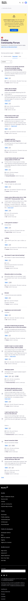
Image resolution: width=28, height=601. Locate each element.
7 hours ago (15, 82)
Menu (23, 3)
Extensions (13, 81)
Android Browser (5, 519)
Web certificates (15, 448)
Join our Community (6, 504)
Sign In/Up (4, 550)
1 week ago (15, 304)
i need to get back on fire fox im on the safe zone (11, 412)
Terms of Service (5, 591)
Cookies (3, 596)
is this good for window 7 (11, 222)
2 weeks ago (14, 363)
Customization (14, 213)
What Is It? (4, 553)
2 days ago (14, 133)
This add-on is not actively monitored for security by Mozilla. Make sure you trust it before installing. (14, 68)
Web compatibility (15, 106)
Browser (7, 293)
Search (20, 3)
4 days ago (13, 216)
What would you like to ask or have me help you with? (12, 116)
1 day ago (13, 109)
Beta (2, 535)
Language (3, 568)
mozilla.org (4, 589)
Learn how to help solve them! (9, 47)
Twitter (3, 501)
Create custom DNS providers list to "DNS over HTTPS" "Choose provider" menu (15, 198)
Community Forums (6, 8)
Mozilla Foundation (8, 580)
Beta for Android (5, 537)
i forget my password (10, 181)
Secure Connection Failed (11, 440)
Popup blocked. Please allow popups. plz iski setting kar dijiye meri (14, 458)
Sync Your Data (5, 558)
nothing (7, 238)
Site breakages (14, 172)
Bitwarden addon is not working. (13, 274)
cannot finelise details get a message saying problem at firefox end (14, 158)
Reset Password (5, 555)
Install (12, 318)
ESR (12, 404)
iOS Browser (4, 522)
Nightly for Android (6, 542)
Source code (4, 499)
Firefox (7, 81)
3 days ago (21, 175)
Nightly (3, 540)
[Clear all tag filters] (22, 53)
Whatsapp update (9, 369)
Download (3, 514)
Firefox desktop (5, 517)
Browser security (15, 470)
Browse (13, 230)
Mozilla (4, 488)
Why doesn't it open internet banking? (14, 255)
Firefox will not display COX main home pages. (11, 89)
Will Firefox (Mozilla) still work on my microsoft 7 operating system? (13, 389)
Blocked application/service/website (14, 264)
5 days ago (15, 268)
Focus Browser (5, 524)
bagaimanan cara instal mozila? (13, 310)
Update (13, 362)
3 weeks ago (16, 473)
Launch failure (14, 431)
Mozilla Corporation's (9, 578)
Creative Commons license (17, 585)
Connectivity (14, 150)
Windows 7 (17, 53)
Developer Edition (6, 532)
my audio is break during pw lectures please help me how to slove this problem (15, 326)
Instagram (6, 575)
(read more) (7, 100)
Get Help (3, 560)
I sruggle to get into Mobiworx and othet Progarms (13, 140)
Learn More (14, 30)
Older (2, 477)
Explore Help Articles (6, 506)
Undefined (13, 131)
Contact (3, 599)
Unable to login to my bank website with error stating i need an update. (14, 346)
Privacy (3, 594)
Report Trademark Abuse (7, 496)
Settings (13, 338)
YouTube (4, 575)
